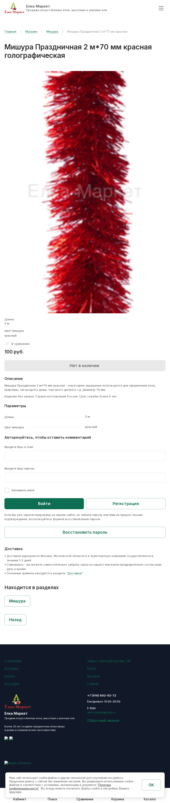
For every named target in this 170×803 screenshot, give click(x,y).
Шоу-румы (11, 683)
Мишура (52, 31)
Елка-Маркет (38, 6)
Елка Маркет (16, 713)
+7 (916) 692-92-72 (101, 695)
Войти (44, 503)
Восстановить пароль (85, 532)
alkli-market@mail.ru (101, 712)
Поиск (91, 668)
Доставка (75, 573)
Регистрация (126, 503)
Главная (10, 31)
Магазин (31, 31)
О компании (12, 661)
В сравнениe (21, 343)
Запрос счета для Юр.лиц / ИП (109, 661)
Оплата (9, 676)
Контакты (93, 676)
